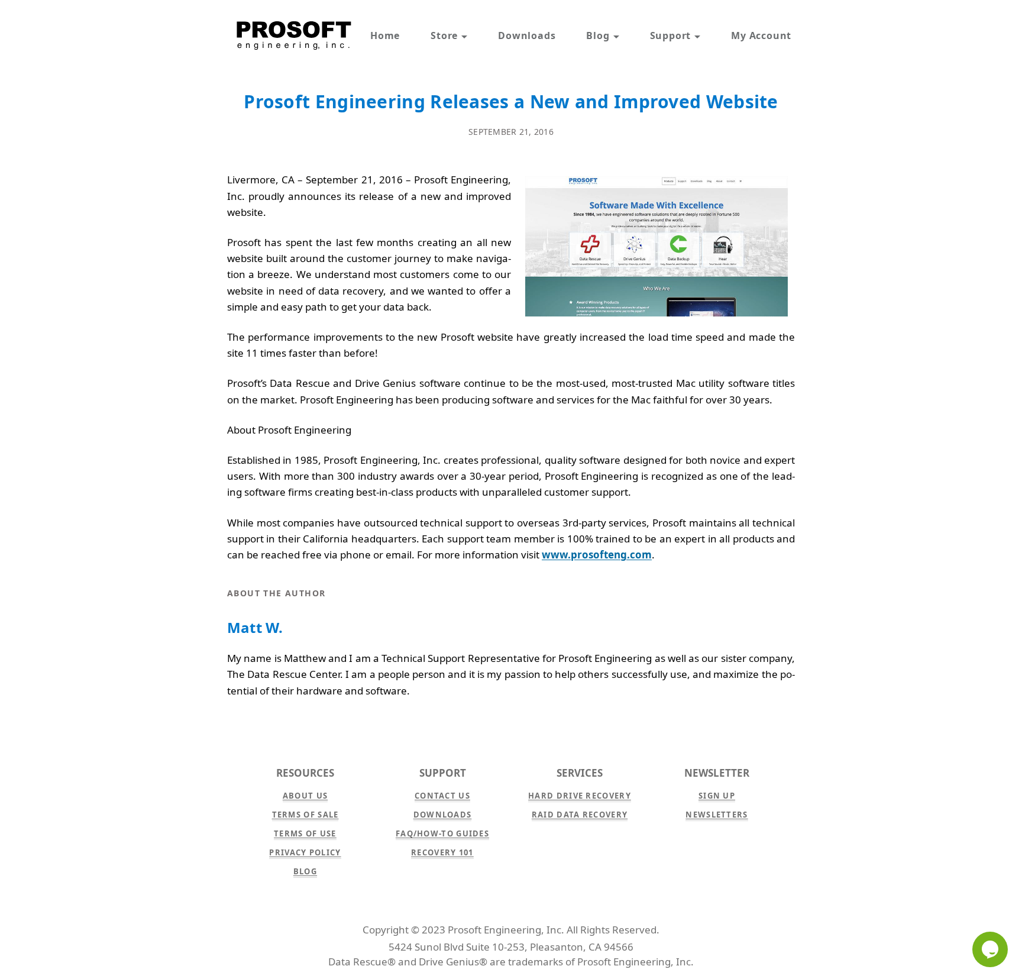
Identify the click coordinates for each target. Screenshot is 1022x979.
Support (670, 35)
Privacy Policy (305, 852)
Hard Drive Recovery (579, 795)
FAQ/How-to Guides (442, 833)
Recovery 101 (442, 852)
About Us (305, 795)
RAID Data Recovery (580, 814)
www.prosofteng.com (597, 554)
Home (385, 35)
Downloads (526, 35)
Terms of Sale (305, 814)
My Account (761, 35)
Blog (597, 35)
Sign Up (716, 795)
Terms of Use (305, 833)
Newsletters (716, 814)
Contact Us (442, 795)
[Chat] (990, 949)
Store (444, 35)
